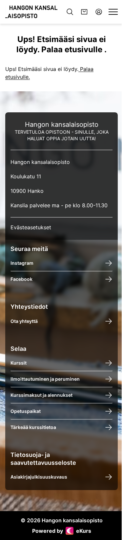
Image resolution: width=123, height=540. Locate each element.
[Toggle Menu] (113, 12)
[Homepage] (31, 12)
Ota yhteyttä (24, 321)
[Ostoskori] (84, 12)
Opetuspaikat (25, 411)
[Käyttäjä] (99, 12)
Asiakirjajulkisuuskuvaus (38, 477)
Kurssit (18, 363)
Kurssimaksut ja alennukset (41, 395)
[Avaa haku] (70, 12)
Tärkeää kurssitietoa (33, 427)
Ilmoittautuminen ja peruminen (45, 379)
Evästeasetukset (30, 227)
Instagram (21, 263)
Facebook (21, 279)
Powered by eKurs (61, 531)
